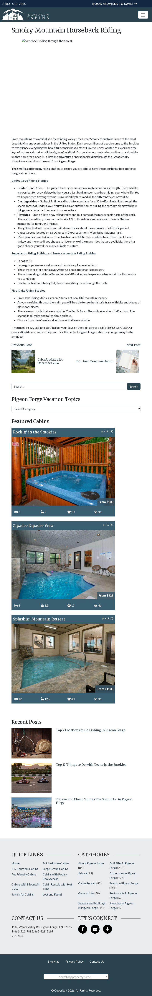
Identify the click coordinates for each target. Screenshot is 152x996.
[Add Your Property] (107, 929)
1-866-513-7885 (14, 3)
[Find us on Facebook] (82, 929)
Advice (82, 873)
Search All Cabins (22, 894)
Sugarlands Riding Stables (29, 253)
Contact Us (97, 961)
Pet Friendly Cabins (23, 874)
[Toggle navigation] (143, 15)
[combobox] (76, 976)
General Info (86, 893)
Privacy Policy (74, 961)
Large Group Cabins (55, 868)
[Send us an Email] (95, 929)
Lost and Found (52, 894)
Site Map (54, 961)
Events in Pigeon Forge (123, 883)
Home (15, 863)
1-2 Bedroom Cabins (56, 863)
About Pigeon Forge (91, 863)
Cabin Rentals (87, 883)
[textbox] (76, 976)
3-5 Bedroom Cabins (24, 868)
